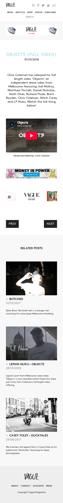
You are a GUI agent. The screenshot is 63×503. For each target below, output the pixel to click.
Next (50, 223)
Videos (38, 12)
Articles (20, 12)
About (14, 485)
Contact (26, 485)
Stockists (38, 485)
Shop (30, 12)
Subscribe (50, 12)
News (10, 12)
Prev (12, 223)
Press (49, 485)
